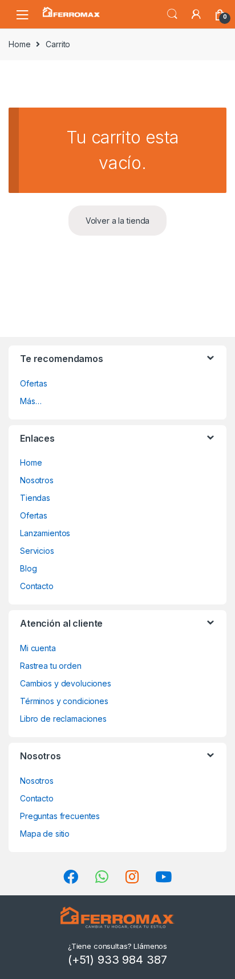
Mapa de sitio (45, 833)
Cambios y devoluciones (65, 683)
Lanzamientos (45, 533)
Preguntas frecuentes (60, 816)
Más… (30, 401)
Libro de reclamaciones (63, 718)
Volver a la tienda (117, 220)
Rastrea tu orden (51, 666)
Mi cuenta (38, 648)
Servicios (37, 551)
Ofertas (33, 383)
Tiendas (35, 498)
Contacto (37, 586)
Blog (28, 568)
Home (19, 44)
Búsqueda (172, 14)
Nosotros (37, 480)
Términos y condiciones (64, 701)
